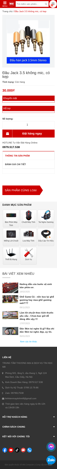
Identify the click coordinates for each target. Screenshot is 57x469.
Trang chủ (7, 11)
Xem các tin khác (28, 341)
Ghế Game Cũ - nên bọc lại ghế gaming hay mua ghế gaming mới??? (37, 299)
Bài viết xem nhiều (18, 273)
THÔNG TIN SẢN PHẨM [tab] (17, 155)
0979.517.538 (11, 147)
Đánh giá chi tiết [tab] (15, 164)
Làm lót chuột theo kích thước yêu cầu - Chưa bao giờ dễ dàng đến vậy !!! (36, 315)
